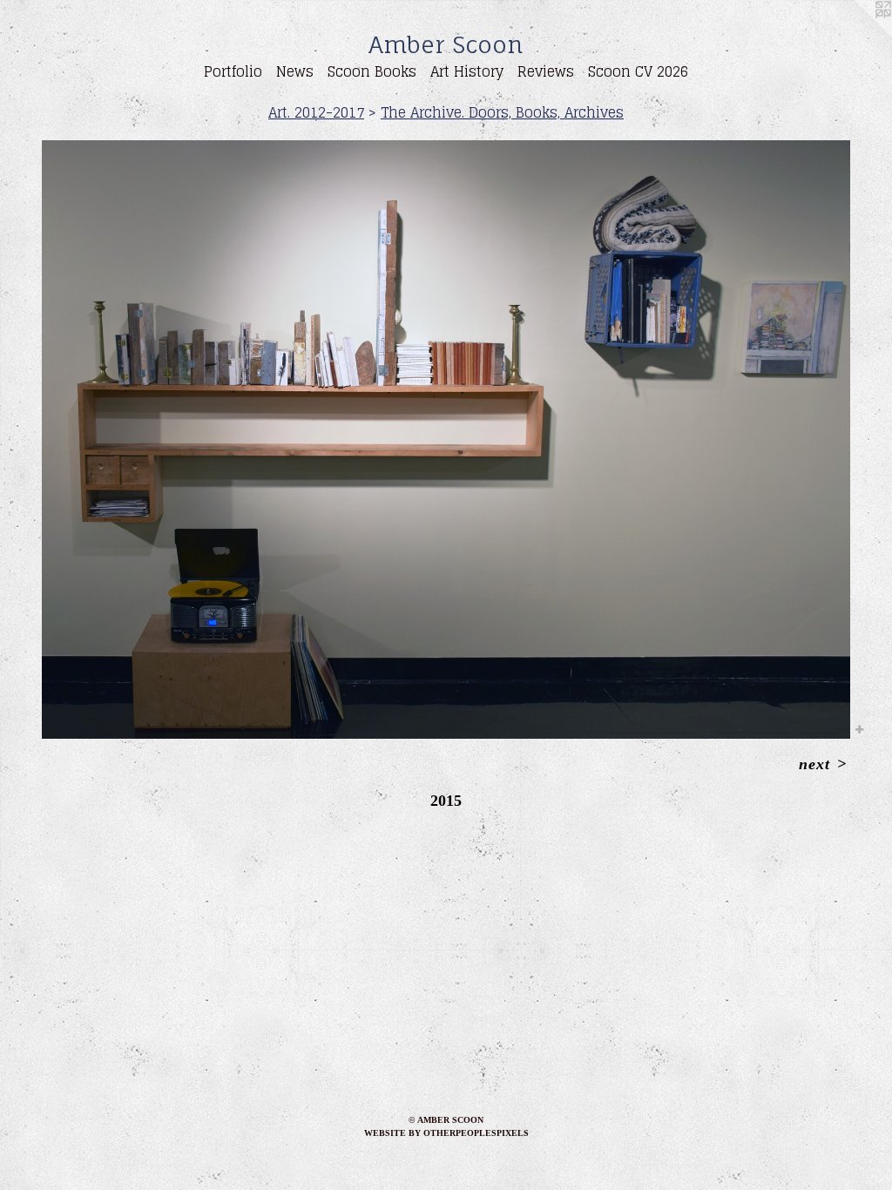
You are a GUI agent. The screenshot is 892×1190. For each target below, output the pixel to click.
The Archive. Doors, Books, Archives (502, 112)
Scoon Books (372, 71)
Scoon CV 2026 (638, 71)
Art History (466, 71)
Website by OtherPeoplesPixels (446, 1133)
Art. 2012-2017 (316, 112)
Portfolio (233, 71)
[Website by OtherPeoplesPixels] (857, 35)
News (295, 71)
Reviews (545, 71)
